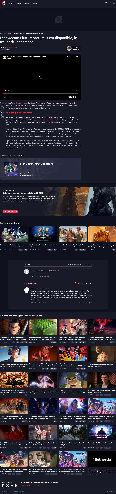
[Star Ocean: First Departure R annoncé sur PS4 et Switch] (43, 234)
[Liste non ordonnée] (45, 276)
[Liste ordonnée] (42, 276)
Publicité (29, 485)
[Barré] (40, 276)
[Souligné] (37, 276)
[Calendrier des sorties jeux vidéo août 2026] (58, 201)
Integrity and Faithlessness (49, 120)
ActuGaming (3, 3)
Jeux (10, 3)
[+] (48, 276)
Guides (26, 3)
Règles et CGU (110, 491)
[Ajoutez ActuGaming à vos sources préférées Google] (2, 103)
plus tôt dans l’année (19, 103)
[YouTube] (12, 485)
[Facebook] (3, 485)
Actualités (8, 33)
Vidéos (35, 3)
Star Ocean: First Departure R (37, 163)
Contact (23, 485)
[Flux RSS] (16, 485)
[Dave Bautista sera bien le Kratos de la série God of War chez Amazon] (102, 354)
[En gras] (32, 276)
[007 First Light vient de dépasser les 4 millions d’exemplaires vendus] (102, 379)
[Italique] (35, 276)
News (18, 3)
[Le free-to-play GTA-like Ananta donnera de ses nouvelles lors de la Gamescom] (43, 432)
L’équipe (36, 485)
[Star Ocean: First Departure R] (11, 169)
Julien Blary (75, 49)
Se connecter (88, 264)
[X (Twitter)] (7, 485)
